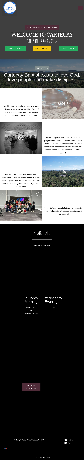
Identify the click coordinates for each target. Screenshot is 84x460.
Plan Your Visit (15, 48)
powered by (42, 457)
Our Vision (42, 68)
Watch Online (68, 48)
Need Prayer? (42, 48)
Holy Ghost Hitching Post (42, 27)
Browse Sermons (31, 387)
